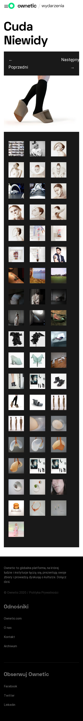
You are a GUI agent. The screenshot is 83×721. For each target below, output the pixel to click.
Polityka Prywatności (43, 592)
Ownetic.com (13, 618)
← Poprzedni (17, 63)
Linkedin (9, 705)
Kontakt (9, 637)
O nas (8, 628)
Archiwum (10, 646)
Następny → (70, 63)
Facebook (10, 686)
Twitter (9, 695)
